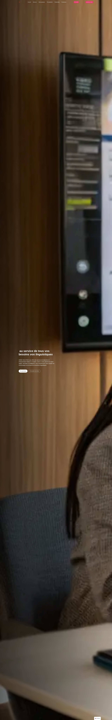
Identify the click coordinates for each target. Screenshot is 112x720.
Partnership (57, 2)
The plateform (50, 2)
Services (35, 2)
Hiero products (42, 2)
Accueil (29, 2)
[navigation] (97, 718)
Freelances (64, 2)
